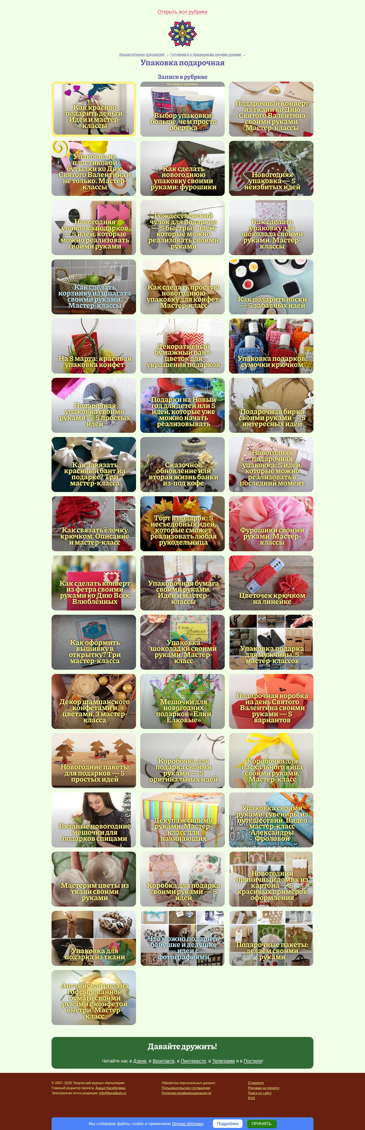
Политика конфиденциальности (186, 1093)
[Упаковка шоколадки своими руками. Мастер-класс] (184, 651)
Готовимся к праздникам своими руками (205, 54)
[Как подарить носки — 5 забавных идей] (271, 286)
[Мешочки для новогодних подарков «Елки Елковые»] (184, 710)
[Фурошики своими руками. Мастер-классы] (271, 523)
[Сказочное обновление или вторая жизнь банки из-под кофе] (184, 473)
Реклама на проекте (263, 1088)
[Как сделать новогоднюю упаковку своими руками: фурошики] (184, 177)
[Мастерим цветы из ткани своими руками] (94, 879)
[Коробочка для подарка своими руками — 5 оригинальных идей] (184, 769)
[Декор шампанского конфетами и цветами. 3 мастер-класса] (95, 710)
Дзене (139, 1061)
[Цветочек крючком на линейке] (271, 582)
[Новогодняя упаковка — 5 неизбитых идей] (271, 168)
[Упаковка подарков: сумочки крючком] (271, 346)
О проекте (256, 1083)
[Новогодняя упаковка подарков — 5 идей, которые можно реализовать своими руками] (95, 233)
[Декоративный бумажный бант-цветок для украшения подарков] (184, 355)
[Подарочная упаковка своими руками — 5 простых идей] (95, 414)
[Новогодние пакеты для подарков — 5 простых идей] (94, 760)
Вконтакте (163, 1061)
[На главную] (182, 45)
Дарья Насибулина (110, 1088)
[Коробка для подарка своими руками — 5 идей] (182, 879)
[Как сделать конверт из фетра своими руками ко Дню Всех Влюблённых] (95, 592)
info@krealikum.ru (112, 1093)
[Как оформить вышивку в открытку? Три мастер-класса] (95, 651)
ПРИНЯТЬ (261, 1123)
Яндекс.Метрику (187, 1123)
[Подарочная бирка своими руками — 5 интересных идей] (271, 405)
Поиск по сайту (260, 1093)
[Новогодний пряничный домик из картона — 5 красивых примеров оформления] (272, 885)
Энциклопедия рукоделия (142, 54)
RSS (251, 1098)
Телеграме (223, 1061)
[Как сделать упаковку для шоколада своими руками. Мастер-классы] (272, 233)
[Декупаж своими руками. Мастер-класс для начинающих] (184, 829)
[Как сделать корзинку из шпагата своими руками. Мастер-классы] (95, 296)
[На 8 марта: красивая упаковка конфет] (94, 346)
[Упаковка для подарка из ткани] (94, 938)
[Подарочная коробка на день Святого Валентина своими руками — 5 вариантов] (272, 707)
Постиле (253, 1061)
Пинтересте (193, 1061)
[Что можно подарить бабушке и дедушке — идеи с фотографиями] (184, 947)
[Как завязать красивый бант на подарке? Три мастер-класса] (95, 473)
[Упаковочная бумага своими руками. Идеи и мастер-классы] (184, 592)
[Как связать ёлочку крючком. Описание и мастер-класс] (94, 523)
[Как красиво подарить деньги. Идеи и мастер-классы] (95, 116)
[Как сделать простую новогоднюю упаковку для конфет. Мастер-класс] (184, 296)
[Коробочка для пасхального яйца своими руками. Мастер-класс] (272, 769)
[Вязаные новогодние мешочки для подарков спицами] (94, 819)
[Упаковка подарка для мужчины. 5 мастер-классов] (271, 642)
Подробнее (228, 1123)
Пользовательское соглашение (186, 1088)
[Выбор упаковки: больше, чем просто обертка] (182, 109)
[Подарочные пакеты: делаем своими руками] (271, 938)
